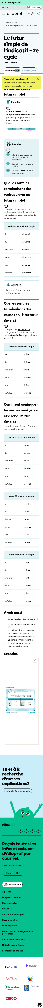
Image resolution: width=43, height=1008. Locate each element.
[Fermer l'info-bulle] (38, 79)
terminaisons (17, 335)
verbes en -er (24, 209)
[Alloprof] (14, 13)
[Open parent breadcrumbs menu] (16, 22)
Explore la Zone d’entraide (17, 791)
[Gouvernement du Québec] (11, 967)
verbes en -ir (24, 329)
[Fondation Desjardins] (11, 988)
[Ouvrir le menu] (3, 13)
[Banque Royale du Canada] (32, 988)
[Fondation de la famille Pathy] (32, 967)
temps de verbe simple (17, 115)
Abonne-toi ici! (13, 873)
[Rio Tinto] (11, 979)
